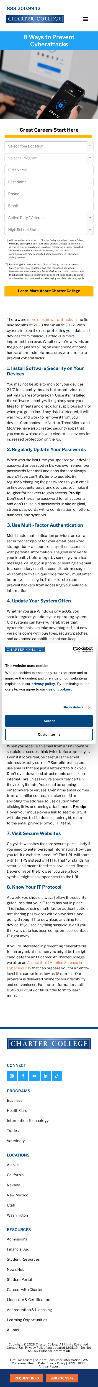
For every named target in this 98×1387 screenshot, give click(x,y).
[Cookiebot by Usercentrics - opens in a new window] (73, 649)
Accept (49, 721)
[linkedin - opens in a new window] (46, 1076)
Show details (73, 707)
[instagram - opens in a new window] (12, 1076)
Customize (46, 734)
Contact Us (15, 1347)
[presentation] (49, 194)
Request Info (27, 1378)
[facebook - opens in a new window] (23, 1076)
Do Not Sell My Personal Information (59, 1349)
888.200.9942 (24, 8)
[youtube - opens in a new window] (34, 1076)
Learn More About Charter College (49, 291)
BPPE (72, 1363)
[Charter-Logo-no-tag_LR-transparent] (35, 15)
